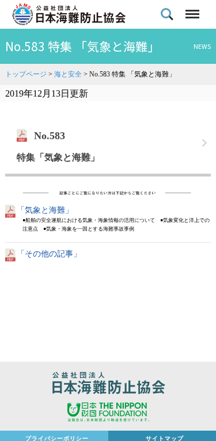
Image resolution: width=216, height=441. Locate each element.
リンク (107, 143)
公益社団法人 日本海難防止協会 (108, 384)
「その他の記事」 (49, 254)
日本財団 (108, 413)
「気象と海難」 (45, 210)
